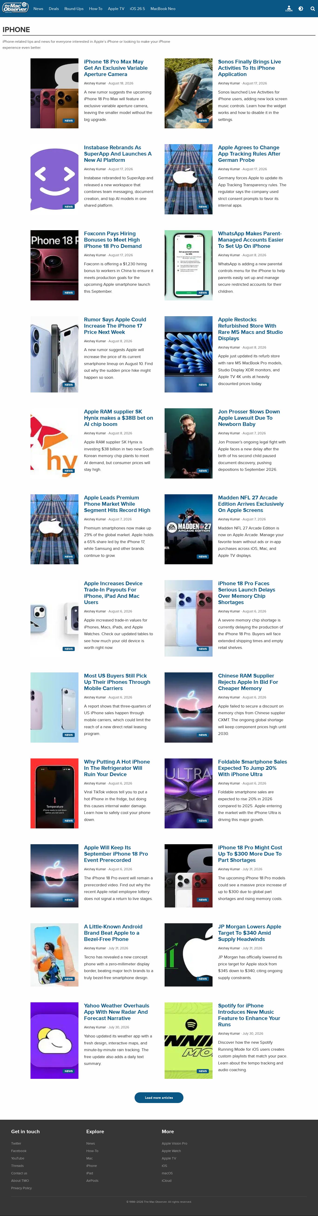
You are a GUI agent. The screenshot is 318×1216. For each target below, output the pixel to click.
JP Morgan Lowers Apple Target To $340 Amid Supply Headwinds (249, 932)
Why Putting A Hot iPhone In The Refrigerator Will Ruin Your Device (117, 768)
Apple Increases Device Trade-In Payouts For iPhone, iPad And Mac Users (113, 592)
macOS (167, 1173)
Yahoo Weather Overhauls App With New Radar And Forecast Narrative (116, 1011)
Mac (89, 1158)
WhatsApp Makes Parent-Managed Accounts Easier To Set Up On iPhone (251, 239)
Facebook (19, 1150)
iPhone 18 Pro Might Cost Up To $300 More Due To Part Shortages (250, 853)
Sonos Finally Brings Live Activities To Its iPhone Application (249, 67)
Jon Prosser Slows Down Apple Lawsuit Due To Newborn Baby (249, 417)
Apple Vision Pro (174, 1143)
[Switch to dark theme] (300, 8)
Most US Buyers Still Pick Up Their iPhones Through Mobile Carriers (117, 681)
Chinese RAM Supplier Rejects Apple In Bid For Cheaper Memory (248, 681)
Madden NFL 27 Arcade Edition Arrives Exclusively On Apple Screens (251, 503)
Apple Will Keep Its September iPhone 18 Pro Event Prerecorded (116, 853)
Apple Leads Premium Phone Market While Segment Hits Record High (117, 503)
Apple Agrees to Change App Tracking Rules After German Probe (249, 153)
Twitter (16, 1143)
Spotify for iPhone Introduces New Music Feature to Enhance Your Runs (249, 1014)
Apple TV (116, 8)
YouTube (17, 1158)
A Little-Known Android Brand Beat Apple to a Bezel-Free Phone (113, 932)
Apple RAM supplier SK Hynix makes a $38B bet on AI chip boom (118, 417)
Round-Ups (74, 8)
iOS (164, 1165)
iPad (89, 1173)
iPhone (91, 1165)
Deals (54, 8)
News (38, 8)
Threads (17, 1165)
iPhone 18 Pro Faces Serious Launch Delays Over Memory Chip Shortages (246, 592)
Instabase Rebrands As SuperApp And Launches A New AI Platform (118, 153)
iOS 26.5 (137, 8)
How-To (95, 8)
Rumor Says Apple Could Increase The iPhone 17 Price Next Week (115, 325)
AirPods (92, 1180)
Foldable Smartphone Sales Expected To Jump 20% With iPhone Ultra (252, 768)
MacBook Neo (163, 8)
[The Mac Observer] (15, 8)
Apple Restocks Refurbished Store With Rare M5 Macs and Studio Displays (250, 328)
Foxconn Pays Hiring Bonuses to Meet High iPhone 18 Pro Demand (113, 239)
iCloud (167, 1180)
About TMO (20, 1180)
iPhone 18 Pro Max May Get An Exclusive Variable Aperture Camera (116, 67)
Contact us (19, 1173)
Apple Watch (171, 1150)
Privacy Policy (21, 1187)
